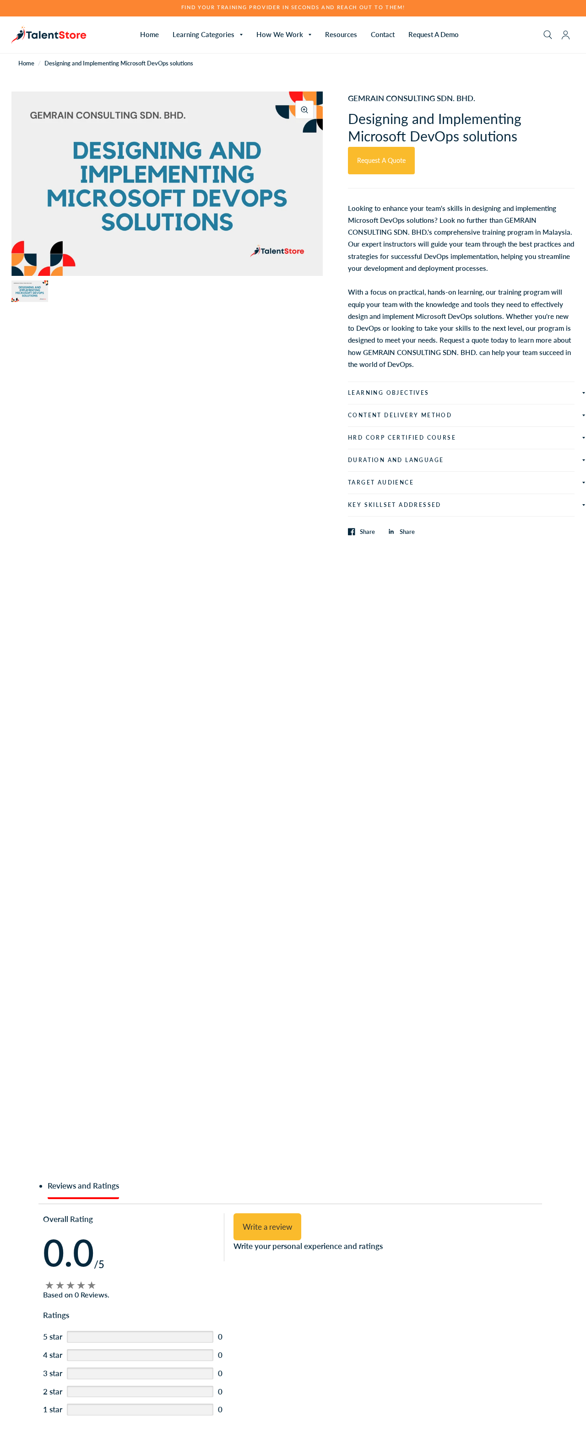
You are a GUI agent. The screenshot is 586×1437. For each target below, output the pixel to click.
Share (367, 531)
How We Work (279, 34)
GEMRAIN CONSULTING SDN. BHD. (411, 98)
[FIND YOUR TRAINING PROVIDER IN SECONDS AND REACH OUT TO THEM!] (293, 7)
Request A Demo (433, 34)
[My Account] (566, 34)
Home (149, 34)
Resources (341, 34)
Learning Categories (203, 34)
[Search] (548, 34)
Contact (383, 34)
